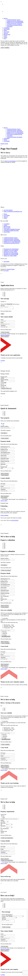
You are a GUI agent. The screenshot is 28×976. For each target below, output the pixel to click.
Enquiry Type (5, 916)
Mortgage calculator (5, 371)
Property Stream (10, 269)
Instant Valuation (5, 405)
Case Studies (7, 29)
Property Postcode (5, 461)
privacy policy (4, 500)
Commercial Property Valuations (14, 23)
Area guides (6, 31)
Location (3, 818)
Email (2, 322)
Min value (3, 823)
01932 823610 (14, 520)
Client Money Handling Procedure (12, 229)
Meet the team (7, 34)
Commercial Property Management (15, 21)
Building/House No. (5, 446)
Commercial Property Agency (14, 19)
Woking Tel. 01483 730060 (10, 255)
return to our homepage (10, 161)
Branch (3, 914)
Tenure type (3, 814)
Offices (5, 30)
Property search (4, 143)
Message (3, 305)
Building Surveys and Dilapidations (15, 22)
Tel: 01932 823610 (8, 210)
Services (6, 18)
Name (2, 319)
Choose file (3, 304)
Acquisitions (9, 26)
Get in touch (3, 892)
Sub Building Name (5, 452)
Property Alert (4, 799)
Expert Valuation (5, 533)
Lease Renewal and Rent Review (14, 25)
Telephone (3, 325)
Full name (3, 483)
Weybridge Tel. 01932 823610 (11, 253)
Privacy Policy (7, 227)
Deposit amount (4, 379)
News (5, 38)
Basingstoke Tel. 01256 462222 (11, 249)
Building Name (4, 449)
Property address (4, 426)
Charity (5, 35)
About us (6, 33)
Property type (4, 467)
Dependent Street (5, 458)
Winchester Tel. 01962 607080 (11, 254)
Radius (2, 820)
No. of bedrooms (5, 596)
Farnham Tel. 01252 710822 (10, 251)
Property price (4, 376)
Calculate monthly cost (6, 388)
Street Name (3, 455)
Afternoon (4, 633)
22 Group (6, 270)
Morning (4, 632)
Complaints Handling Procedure (11, 230)
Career (2, 282)
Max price (3, 825)
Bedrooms (3, 464)
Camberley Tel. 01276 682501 (11, 250)
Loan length (3, 382)
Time (9, 622)
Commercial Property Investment (14, 137)
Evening (4, 635)
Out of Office (7, 232)
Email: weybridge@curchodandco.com (13, 211)
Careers (5, 37)
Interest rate (3, 385)
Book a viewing (4, 696)
